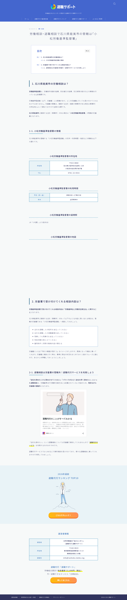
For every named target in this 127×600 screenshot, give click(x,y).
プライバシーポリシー (59, 597)
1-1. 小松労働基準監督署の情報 (53, 60)
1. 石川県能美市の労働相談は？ (52, 57)
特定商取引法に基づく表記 (28, 597)
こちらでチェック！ (63, 515)
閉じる (87, 50)
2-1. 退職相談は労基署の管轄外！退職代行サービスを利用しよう (64, 68)
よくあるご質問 (97, 19)
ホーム (27, 19)
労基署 (42, 28)
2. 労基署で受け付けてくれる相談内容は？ (56, 65)
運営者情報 (14, 597)
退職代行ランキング (60, 19)
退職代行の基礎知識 (41, 19)
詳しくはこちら (63, 580)
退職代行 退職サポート (79, 19)
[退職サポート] (63, 6)
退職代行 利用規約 (44, 597)
